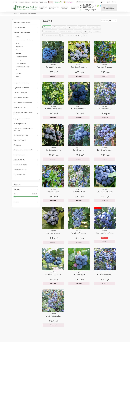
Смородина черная (21, 56)
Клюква (18, 76)
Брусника (18, 73)
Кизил (17, 43)
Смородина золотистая (22, 66)
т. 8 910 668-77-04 (86, 5)
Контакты (35, 2)
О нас (15, 2)
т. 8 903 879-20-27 (86, 7)
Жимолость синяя (21, 50)
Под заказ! (97, 208)
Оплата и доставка (24, 2)
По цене (16, 189)
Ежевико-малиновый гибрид (24, 40)
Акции (51, 2)
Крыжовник (19, 46)
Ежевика (18, 70)
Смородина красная (22, 60)
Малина (18, 36)
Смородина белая (21, 63)
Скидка (16, 202)
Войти (113, 2)
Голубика (46, 27)
